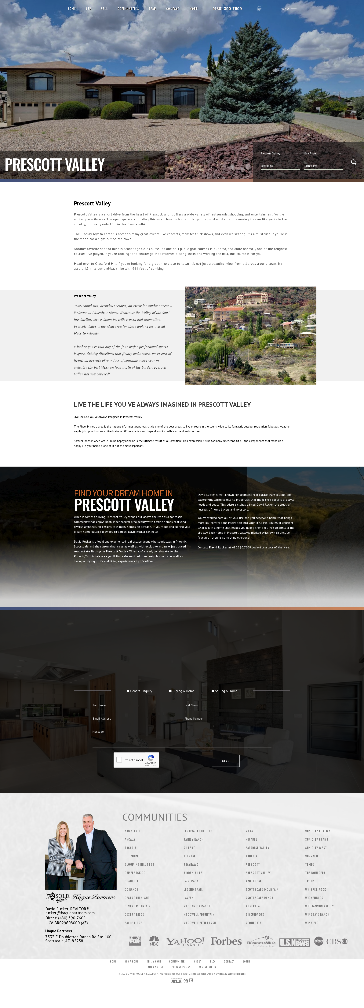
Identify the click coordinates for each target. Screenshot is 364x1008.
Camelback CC (135, 873)
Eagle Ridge (133, 923)
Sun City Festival (318, 831)
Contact (173, 9)
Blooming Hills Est (140, 864)
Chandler (132, 881)
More (194, 9)
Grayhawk (191, 864)
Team (153, 9)
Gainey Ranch (193, 839)
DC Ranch (131, 889)
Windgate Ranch (317, 914)
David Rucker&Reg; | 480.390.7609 (229, 9)
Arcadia (130, 848)
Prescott (253, 864)
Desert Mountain (138, 906)
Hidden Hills (193, 873)
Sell (104, 9)
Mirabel (251, 839)
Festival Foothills (198, 831)
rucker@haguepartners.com (70, 912)
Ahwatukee (133, 831)
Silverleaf (253, 906)
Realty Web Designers (232, 973)
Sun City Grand (316, 839)
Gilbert (189, 848)
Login (246, 961)
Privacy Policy (181, 966)
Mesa (249, 831)
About (198, 961)
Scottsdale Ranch (259, 898)
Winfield (312, 923)
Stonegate (253, 923)
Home (71, 9)
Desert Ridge (134, 914)
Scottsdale (254, 881)
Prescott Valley (258, 873)
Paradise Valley (258, 848)
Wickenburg (314, 898)
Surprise (312, 856)
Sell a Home (154, 961)
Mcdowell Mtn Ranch (200, 923)
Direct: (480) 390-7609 (65, 917)
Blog (213, 961)
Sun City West (316, 848)
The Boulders (315, 873)
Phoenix (251, 856)
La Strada (191, 881)
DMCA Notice (155, 966)
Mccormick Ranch (197, 906)
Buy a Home (131, 961)
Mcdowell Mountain (199, 914)
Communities (128, 9)
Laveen (189, 898)
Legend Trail (193, 889)
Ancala (130, 839)
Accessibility (208, 966)
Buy (88, 9)
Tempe (310, 864)
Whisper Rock (315, 889)
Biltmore (132, 856)
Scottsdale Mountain (262, 889)
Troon (310, 881)
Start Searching (182, 578)
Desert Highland (137, 898)
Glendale (190, 856)
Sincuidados (255, 914)
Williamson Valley (319, 906)
